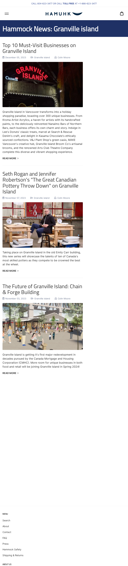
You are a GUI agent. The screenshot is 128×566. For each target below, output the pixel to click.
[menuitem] (122, 13)
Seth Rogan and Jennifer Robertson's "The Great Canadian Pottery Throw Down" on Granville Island (40, 182)
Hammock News (26, 28)
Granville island (42, 57)
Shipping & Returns (12, 555)
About (5, 526)
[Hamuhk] (64, 14)
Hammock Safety (11, 549)
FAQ (4, 537)
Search (6, 520)
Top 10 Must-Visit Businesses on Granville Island (39, 48)
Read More (9, 158)
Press (5, 543)
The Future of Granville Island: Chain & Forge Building (42, 289)
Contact (6, 532)
